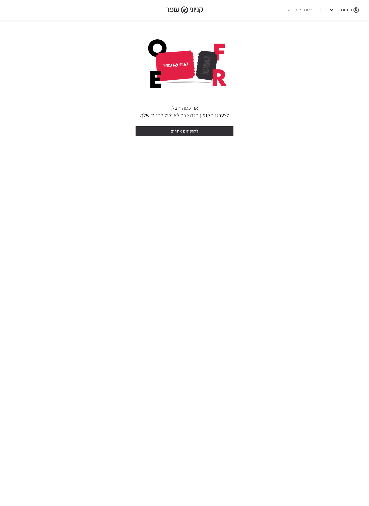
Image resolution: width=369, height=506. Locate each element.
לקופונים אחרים (185, 131)
